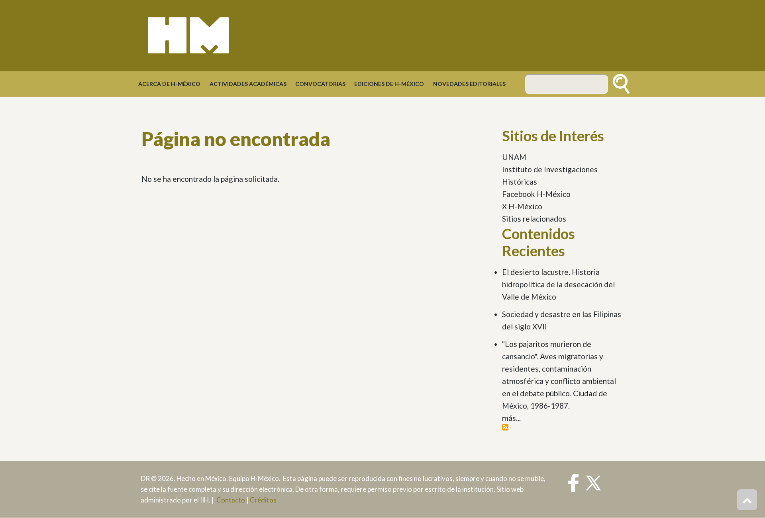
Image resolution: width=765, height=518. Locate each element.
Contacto (230, 500)
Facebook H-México (536, 194)
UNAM (514, 157)
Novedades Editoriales (469, 83)
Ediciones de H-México (389, 83)
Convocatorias (320, 83)
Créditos (263, 500)
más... (511, 418)
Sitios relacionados (534, 218)
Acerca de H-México (169, 83)
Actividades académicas (248, 83)
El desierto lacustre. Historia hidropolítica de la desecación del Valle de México (558, 284)
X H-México (522, 206)
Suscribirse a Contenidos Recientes (505, 427)
